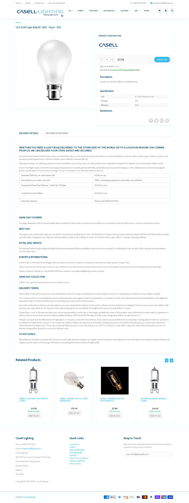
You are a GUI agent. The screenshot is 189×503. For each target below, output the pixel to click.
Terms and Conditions (79, 458)
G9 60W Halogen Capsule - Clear (154, 399)
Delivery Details (28, 133)
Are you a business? (57, 3)
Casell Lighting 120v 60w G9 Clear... (33, 399)
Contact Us (39, 3)
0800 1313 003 (139, 3)
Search (73, 447)
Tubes (80, 11)
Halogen (93, 11)
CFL (69, 11)
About (27, 3)
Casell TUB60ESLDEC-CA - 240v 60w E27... (112, 399)
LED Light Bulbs (76, 452)
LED (136, 11)
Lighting (124, 11)
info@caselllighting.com (163, 3)
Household (109, 11)
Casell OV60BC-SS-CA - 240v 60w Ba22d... (74, 399)
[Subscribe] (170, 454)
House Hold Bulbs (77, 450)
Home (18, 3)
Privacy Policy (75, 463)
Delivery (73, 455)
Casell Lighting (28, 497)
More (146, 11)
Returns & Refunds (57, 133)
